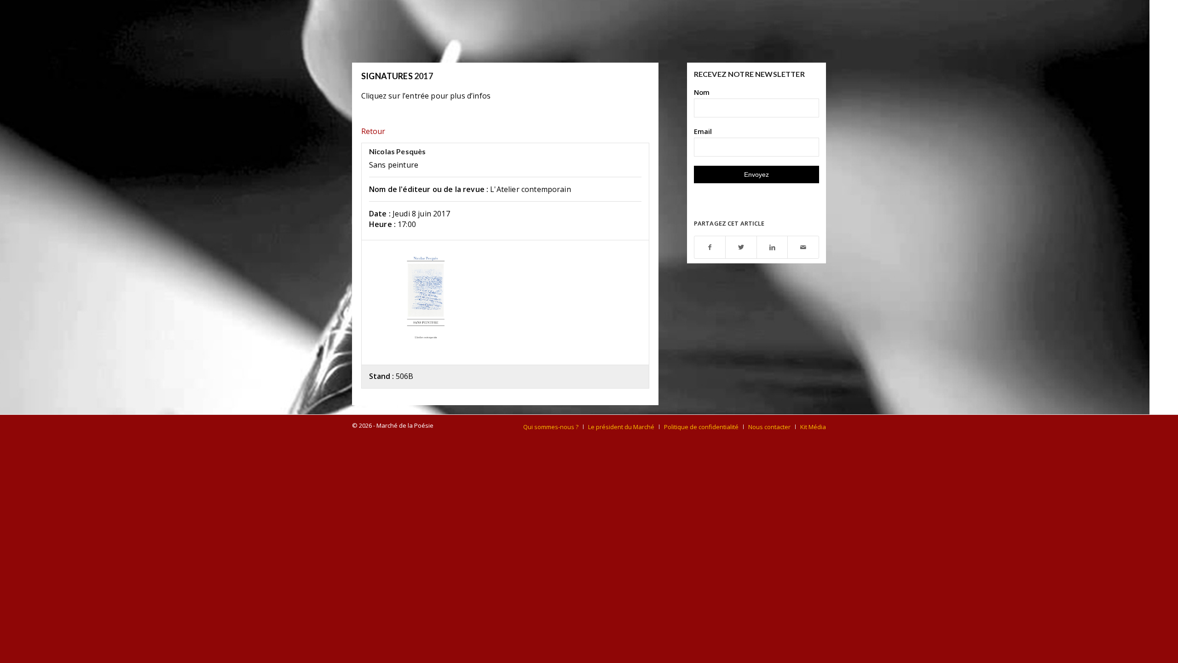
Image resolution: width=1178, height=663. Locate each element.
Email (703, 131)
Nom (702, 92)
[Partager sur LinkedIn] (772, 247)
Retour (373, 131)
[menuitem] (551, 427)
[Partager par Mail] (803, 247)
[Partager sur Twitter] (741, 247)
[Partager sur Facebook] (710, 247)
